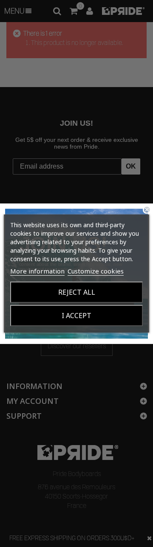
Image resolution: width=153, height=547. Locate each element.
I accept (76, 315)
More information (37, 271)
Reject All (76, 292)
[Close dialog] (147, 209)
